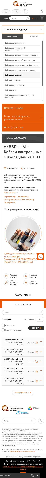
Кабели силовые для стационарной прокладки (19, 96)
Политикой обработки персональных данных (22, 451)
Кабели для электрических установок (20, 70)
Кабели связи (10, 90)
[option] (23, 234)
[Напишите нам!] (32, 475)
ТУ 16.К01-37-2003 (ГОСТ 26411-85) (13, 342)
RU (33, 18)
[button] (23, 29)
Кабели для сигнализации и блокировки (22, 65)
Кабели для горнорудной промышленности (15, 49)
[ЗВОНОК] (40, 257)
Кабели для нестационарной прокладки (21, 55)
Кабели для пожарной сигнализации (20, 60)
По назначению (12, 36)
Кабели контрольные (14, 75)
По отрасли (34, 36)
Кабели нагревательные (15, 85)
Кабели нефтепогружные (15, 43)
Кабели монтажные (13, 80)
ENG (36, 18)
